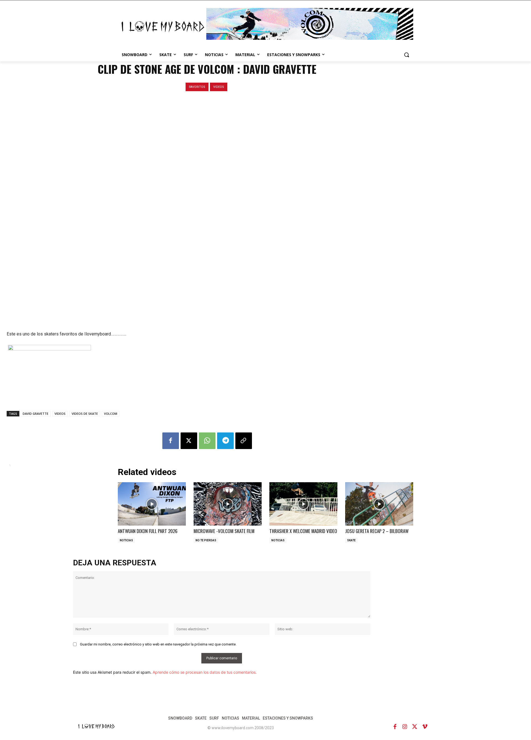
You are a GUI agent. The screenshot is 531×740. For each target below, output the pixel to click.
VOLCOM (110, 413)
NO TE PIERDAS (206, 540)
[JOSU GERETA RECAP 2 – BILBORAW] (379, 504)
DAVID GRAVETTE (35, 413)
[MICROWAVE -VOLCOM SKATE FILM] (228, 504)
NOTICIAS (126, 540)
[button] (406, 54)
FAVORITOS (197, 87)
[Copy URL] (243, 440)
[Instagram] (405, 726)
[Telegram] (225, 440)
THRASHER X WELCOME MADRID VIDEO (303, 531)
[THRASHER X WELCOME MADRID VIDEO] (303, 504)
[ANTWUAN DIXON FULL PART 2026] (152, 504)
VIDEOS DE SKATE (85, 413)
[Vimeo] (425, 726)
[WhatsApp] (207, 440)
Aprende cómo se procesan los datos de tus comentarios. (205, 672)
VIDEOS (218, 87)
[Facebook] (170, 440)
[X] (189, 440)
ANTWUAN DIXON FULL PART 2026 (148, 531)
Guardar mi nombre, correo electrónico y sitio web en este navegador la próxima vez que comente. (158, 644)
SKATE (351, 540)
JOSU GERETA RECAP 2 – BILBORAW (376, 531)
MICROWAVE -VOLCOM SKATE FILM (224, 531)
